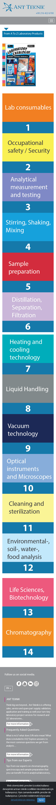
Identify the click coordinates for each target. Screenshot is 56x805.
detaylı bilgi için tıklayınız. (23, 800)
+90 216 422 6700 (45, 13)
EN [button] (7, 688)
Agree (41, 800)
